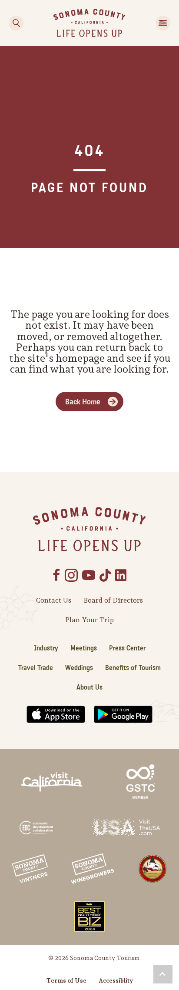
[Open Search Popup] (16, 23)
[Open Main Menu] (163, 23)
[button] (162, 974)
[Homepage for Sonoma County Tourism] (89, 22)
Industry (46, 648)
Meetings (83, 648)
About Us (89, 687)
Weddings (79, 667)
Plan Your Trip (89, 620)
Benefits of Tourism (133, 667)
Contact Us (53, 600)
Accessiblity (116, 980)
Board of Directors (113, 600)
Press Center (127, 648)
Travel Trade (35, 667)
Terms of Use (66, 980)
